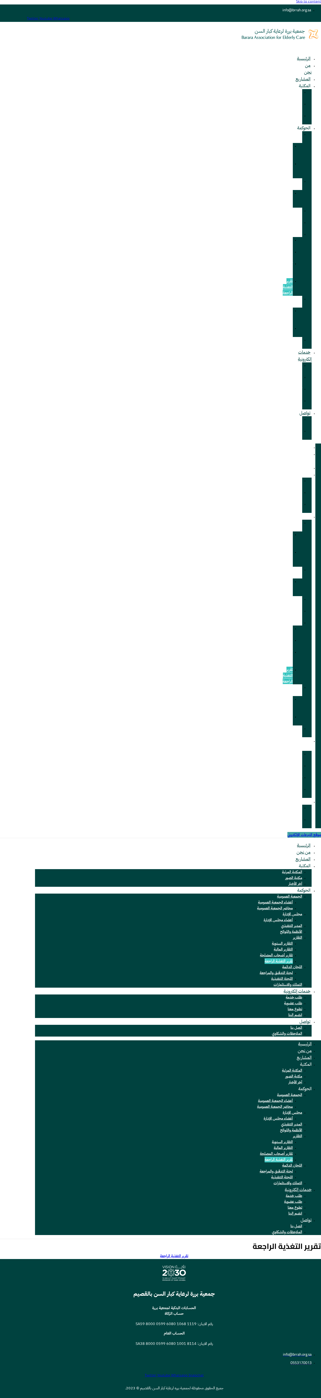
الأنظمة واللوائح (296, 225)
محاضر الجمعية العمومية (286, 169)
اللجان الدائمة (297, 301)
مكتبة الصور (298, 106)
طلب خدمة (298, 368)
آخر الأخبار (298, 118)
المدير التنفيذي (296, 213)
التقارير (297, 234)
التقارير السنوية (287, 243)
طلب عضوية (297, 380)
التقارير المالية (288, 254)
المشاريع (303, 78)
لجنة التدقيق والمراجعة (286, 316)
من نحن (308, 68)
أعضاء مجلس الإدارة (287, 198)
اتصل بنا (296, 1027)
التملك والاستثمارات (293, 343)
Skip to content (308, 2)
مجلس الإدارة (297, 184)
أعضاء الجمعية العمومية (286, 151)
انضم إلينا (298, 403)
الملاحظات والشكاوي (294, 434)
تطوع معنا (298, 391)
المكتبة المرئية (297, 95)
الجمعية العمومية (296, 137)
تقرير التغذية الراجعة (288, 287)
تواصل (304, 412)
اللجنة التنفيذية (287, 331)
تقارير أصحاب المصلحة (286, 269)
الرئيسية (303, 58)
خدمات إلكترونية (305, 355)
